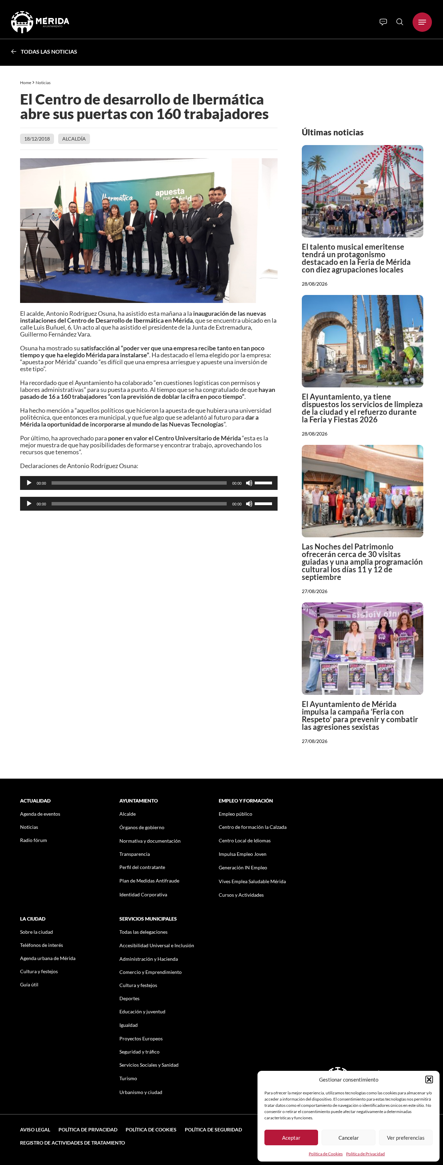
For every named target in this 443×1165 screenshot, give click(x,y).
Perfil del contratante (142, 867)
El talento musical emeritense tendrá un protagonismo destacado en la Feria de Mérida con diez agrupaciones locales (356, 258)
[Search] (400, 22)
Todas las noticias (49, 51)
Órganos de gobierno (141, 827)
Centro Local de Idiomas (245, 840)
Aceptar (291, 1138)
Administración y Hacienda (148, 959)
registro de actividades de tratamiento (72, 1143)
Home (25, 82)
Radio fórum (33, 840)
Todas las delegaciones (143, 932)
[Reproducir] (29, 483)
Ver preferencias (406, 1138)
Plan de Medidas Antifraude (149, 881)
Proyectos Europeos (141, 1038)
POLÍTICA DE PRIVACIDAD (87, 1129)
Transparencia (134, 854)
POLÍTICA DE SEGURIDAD (213, 1129)
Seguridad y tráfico (139, 1052)
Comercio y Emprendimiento (150, 972)
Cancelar (348, 1138)
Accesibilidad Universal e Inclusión (156, 945)
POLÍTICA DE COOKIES (151, 1129)
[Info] (383, 22)
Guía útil (29, 984)
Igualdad (128, 1025)
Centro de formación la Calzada (253, 827)
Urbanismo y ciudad (140, 1092)
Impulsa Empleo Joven (242, 854)
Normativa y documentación (150, 841)
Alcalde (127, 814)
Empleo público (235, 814)
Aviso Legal (35, 1129)
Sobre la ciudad (36, 932)
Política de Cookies (326, 1153)
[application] (149, 483)
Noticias (43, 82)
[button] (429, 1079)
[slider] (264, 482)
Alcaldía (74, 139)
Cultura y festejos (39, 971)
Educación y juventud (142, 1011)
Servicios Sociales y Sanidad (149, 1065)
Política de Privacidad (365, 1153)
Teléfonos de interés (41, 945)
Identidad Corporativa (143, 894)
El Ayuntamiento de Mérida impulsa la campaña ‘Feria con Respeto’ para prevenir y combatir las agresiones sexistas (360, 715)
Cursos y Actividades (241, 895)
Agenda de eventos (40, 814)
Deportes (129, 998)
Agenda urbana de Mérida (47, 958)
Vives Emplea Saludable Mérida (252, 881)
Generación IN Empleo (243, 867)
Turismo (128, 1078)
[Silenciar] (249, 483)
